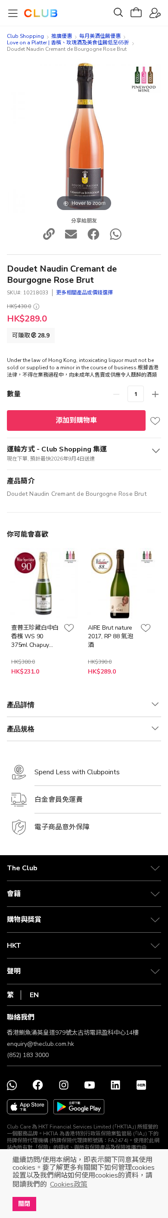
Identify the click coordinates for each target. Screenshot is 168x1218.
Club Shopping (25, 36)
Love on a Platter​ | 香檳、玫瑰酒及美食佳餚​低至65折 (68, 42)
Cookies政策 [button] (68, 1184)
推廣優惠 (61, 36)
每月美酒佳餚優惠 (100, 36)
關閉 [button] (24, 1203)
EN (34, 995)
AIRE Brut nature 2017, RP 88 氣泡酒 (110, 636)
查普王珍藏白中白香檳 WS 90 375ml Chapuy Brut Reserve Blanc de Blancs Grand (35, 636)
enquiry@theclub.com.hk (40, 1044)
